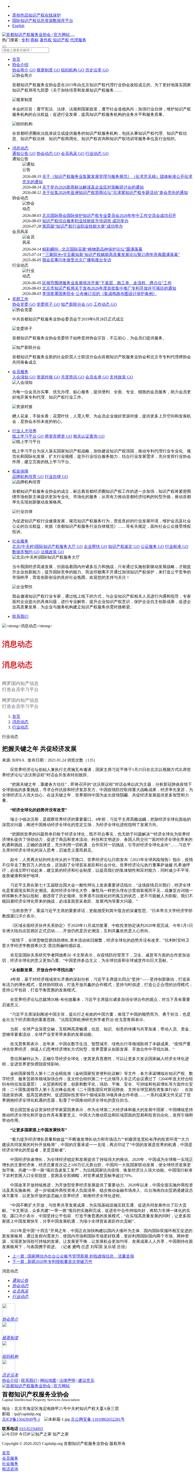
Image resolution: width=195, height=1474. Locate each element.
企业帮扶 (95, 546)
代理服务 (78, 40)
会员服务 (20, 372)
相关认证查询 (89, 436)
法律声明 (67, 1380)
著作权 (46, 40)
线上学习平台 (28, 436)
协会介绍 (20, 65)
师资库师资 (58, 436)
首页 (16, 59)
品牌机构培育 (28, 476)
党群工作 (20, 299)
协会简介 (24, 70)
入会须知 (24, 377)
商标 (34, 40)
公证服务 (152, 546)
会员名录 (97, 377)
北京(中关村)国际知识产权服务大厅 (47, 546)
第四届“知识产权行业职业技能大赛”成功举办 (82, 226)
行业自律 (56, 476)
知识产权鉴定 (124, 546)
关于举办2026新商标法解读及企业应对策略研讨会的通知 (93, 187)
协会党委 (24, 304)
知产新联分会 (76, 304)
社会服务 (20, 541)
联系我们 (20, 616)
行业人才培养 (24, 431)
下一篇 (52, 1261)
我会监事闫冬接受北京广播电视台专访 (76, 260)
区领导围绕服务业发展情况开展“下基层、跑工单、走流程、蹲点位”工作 (107, 283)
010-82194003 (31, 1429)
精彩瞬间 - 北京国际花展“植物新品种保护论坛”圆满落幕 (92, 249)
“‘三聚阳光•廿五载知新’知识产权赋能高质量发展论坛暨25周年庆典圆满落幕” (111, 254)
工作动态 (105, 304)
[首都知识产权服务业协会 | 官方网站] (36, 34)
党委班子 (48, 304)
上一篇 (73, 1256)
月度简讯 (72, 377)
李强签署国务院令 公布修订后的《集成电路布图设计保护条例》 (99, 293)
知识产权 (61, 40)
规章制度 (48, 70)
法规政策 (52, 552)
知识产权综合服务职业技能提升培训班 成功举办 (85, 221)
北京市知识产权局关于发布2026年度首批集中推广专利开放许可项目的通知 (109, 288)
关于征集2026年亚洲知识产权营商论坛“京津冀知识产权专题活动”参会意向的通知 (115, 192)
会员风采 (72, 153)
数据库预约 (26, 552)
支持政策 (121, 377)
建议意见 (86, 1380)
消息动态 (20, 148)
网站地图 (48, 1380)
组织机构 (72, 70)
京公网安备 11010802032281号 (98, 1419)
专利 (25, 40)
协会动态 (48, 153)
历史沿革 (97, 70)
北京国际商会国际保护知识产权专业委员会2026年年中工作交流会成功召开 (109, 215)
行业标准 (176, 546)
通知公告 (24, 153)
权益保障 (20, 471)
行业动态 (97, 153)
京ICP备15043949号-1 (21, 1419)
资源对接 (48, 377)
